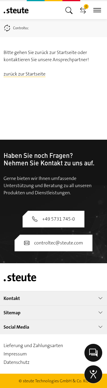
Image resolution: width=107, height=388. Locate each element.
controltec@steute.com (58, 243)
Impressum (15, 354)
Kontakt (12, 298)
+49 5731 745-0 (58, 219)
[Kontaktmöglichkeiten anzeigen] (93, 353)
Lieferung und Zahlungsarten (33, 345)
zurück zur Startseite (24, 74)
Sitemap (12, 313)
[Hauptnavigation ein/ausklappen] (69, 10)
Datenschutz (16, 362)
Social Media (16, 327)
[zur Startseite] (16, 10)
